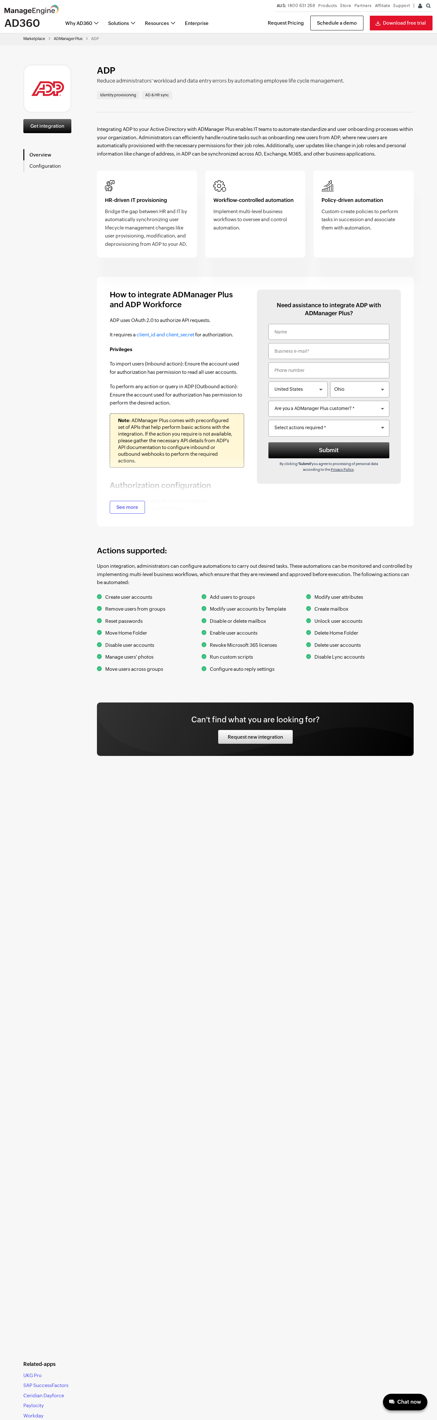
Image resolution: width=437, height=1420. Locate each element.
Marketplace (34, 38)
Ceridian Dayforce (43, 1395)
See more (127, 507)
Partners (363, 5)
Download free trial (404, 23)
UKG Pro (32, 1375)
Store (345, 5)
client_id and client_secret (165, 334)
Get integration (47, 126)
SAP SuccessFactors (45, 1385)
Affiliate (382, 5)
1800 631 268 (296, 5)
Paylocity (33, 1405)
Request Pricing (286, 23)
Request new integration (255, 737)
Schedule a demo (337, 23)
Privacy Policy (342, 469)
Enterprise (197, 23)
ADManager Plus (68, 38)
